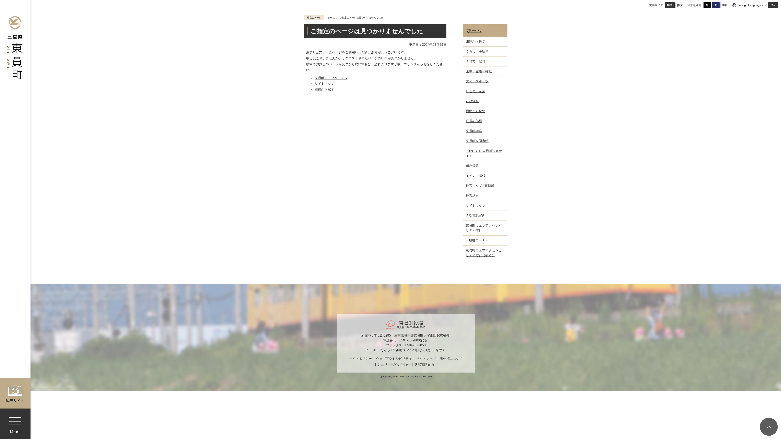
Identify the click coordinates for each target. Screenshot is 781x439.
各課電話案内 (424, 364)
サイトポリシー (360, 358)
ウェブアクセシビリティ (394, 358)
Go (773, 5)
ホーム (331, 17)
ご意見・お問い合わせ (394, 364)
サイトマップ (324, 83)
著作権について (451, 358)
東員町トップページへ (331, 78)
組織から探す (324, 89)
